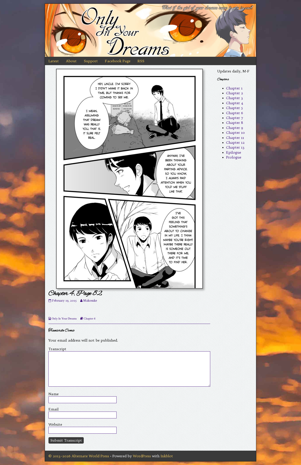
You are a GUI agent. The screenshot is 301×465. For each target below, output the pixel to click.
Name (53, 394)
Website (55, 424)
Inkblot (167, 456)
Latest (53, 61)
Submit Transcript (66, 440)
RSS (140, 61)
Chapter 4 (89, 318)
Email (53, 409)
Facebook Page (117, 61)
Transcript (57, 349)
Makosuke (90, 300)
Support (91, 61)
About (71, 61)
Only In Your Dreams (64, 318)
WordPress (142, 456)
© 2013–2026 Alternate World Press (78, 456)
